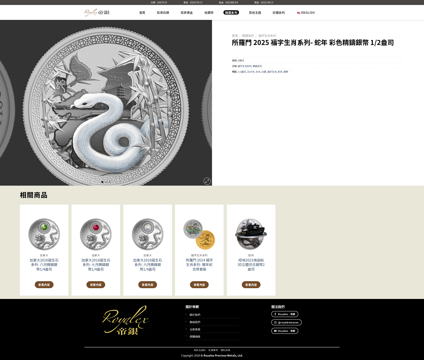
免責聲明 (213, 350)
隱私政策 (225, 350)
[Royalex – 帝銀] (96, 12)
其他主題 (255, 12)
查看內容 (44, 285)
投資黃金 (187, 12)
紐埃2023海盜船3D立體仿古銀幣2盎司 (251, 264)
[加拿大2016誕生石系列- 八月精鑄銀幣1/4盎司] (44, 228)
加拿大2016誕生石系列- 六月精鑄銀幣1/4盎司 (147, 264)
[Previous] (8, 102)
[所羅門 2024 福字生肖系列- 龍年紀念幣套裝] (199, 228)
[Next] (204, 102)
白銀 (264, 71)
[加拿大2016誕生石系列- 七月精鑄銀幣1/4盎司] (96, 228)
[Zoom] (207, 181)
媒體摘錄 (195, 336)
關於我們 (195, 315)
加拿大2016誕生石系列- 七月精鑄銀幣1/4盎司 (95, 264)
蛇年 (280, 71)
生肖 (258, 71)
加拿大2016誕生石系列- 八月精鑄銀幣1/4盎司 (44, 264)
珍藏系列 (279, 12)
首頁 (142, 12)
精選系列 (231, 12)
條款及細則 (200, 350)
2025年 (251, 71)
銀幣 (286, 71)
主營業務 (195, 329)
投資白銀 (163, 12)
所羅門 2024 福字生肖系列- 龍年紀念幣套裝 (199, 264)
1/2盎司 (242, 71)
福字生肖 (272, 71)
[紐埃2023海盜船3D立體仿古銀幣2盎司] (251, 228)
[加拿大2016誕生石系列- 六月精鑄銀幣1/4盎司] (147, 228)
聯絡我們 (195, 322)
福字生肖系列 (267, 35)
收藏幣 (208, 12)
